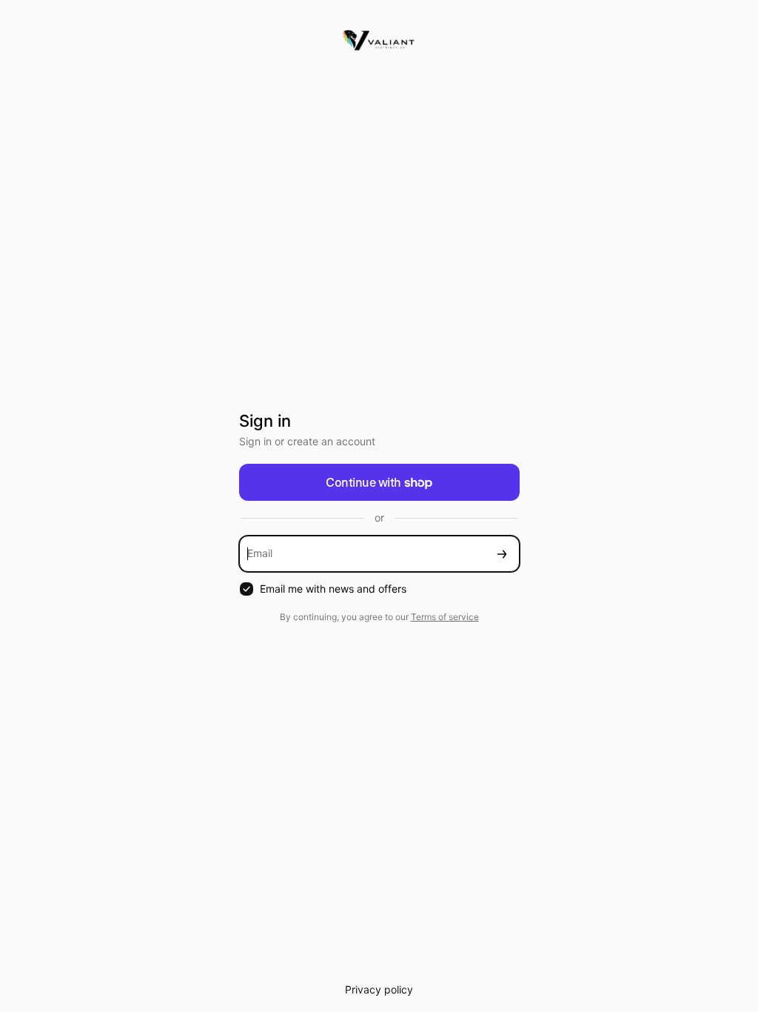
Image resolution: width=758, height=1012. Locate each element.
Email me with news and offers (333, 588)
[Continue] (501, 554)
